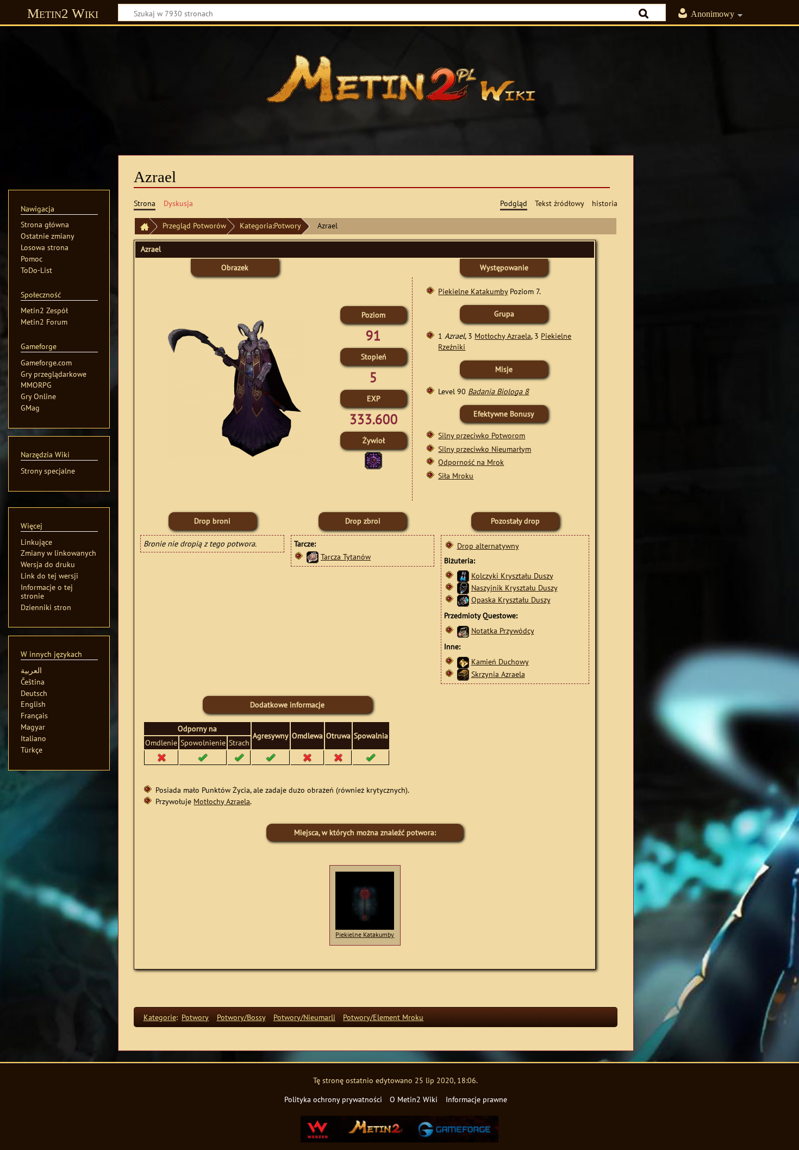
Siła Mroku (455, 475)
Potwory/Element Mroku (383, 1017)
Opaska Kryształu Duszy (511, 599)
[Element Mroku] (373, 460)
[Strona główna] (399, 84)
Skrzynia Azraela (498, 674)
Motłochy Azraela (503, 336)
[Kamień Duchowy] (463, 661)
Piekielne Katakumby (473, 291)
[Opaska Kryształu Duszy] (463, 599)
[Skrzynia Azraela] (463, 674)
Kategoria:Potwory (270, 225)
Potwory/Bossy (241, 1017)
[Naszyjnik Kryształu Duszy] (463, 587)
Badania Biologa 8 (498, 391)
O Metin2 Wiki (414, 1099)
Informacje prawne (476, 1099)
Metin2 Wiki (62, 13)
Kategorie (159, 1017)
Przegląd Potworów (194, 225)
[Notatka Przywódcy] (463, 630)
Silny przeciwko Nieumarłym (484, 449)
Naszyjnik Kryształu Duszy (514, 587)
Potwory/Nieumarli (304, 1017)
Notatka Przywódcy (502, 630)
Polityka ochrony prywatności (333, 1099)
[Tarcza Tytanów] (313, 556)
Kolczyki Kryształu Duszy (512, 575)
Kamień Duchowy (500, 661)
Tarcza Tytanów (346, 556)
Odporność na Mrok (471, 462)
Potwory (195, 1017)
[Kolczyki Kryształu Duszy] (463, 575)
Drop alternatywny (488, 545)
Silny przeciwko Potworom (481, 435)
